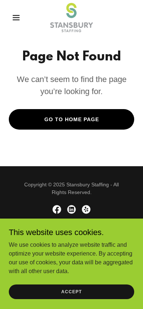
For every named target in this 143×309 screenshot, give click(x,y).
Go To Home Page (71, 119)
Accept (71, 291)
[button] (18, 17)
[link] (71, 17)
